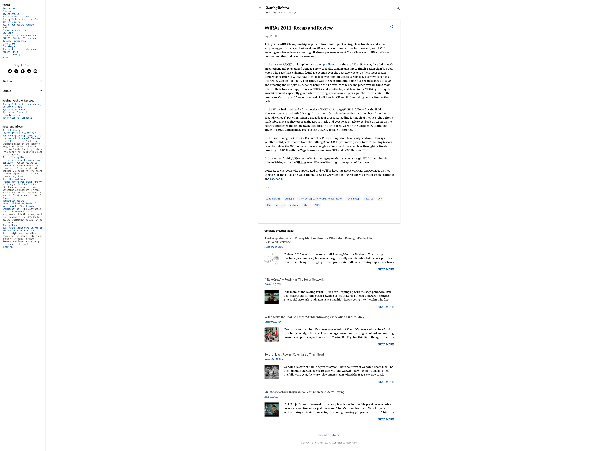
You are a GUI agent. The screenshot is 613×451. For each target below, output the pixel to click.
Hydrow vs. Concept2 (15, 112)
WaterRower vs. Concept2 (17, 117)
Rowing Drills (11, 13)
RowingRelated (277, 7)
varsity (280, 205)
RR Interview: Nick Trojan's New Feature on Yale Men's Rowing (304, 392)
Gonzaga (289, 198)
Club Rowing (273, 198)
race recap (353, 198)
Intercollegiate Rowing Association (320, 198)
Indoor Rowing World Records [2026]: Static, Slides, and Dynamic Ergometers (20, 38)
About (6, 57)
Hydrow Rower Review (15, 109)
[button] (392, 27)
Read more (386, 269)
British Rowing (11, 130)
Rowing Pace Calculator (17, 16)
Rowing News (10, 225)
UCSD (268, 205)
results (368, 198)
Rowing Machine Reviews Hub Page (22, 104)
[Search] (398, 9)
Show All (8, 246)
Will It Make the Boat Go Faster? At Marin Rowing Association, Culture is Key (314, 317)
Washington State (300, 205)
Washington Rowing (13, 200)
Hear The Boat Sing (14, 179)
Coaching (8, 11)
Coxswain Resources (14, 30)
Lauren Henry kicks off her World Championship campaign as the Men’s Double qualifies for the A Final (22, 137)
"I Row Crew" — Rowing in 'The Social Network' (294, 279)
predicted (329, 64)
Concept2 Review (12, 106)
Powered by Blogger (329, 435)
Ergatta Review (11, 115)
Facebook (276, 178)
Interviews (9, 43)
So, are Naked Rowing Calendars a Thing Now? (294, 354)
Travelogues (10, 46)
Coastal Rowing (11, 54)
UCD (380, 198)
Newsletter (9, 8)
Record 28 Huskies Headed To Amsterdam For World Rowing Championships (20, 206)
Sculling (8, 32)
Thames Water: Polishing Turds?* (22, 181)
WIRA (317, 205)
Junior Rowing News (14, 157)
